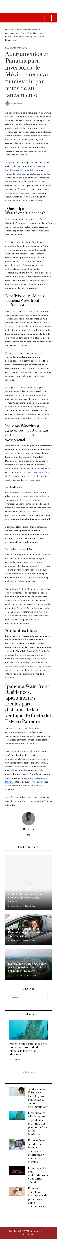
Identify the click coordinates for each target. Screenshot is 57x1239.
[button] (23, 1072)
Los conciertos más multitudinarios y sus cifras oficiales (38, 1175)
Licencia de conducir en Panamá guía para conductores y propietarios (27, 932)
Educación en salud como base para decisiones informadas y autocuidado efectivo (37, 1151)
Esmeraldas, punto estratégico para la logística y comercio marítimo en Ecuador (27, 967)
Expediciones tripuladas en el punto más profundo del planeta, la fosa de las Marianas (28, 1049)
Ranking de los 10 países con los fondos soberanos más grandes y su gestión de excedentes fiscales (28, 896)
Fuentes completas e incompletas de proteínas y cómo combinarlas (37, 1197)
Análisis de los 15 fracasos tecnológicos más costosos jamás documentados (37, 1098)
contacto (33, 801)
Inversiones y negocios (16, 48)
